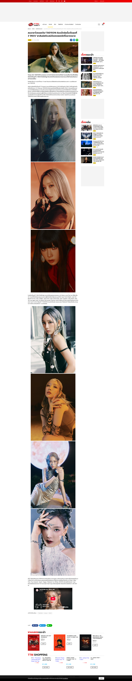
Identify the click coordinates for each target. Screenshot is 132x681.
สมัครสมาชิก (102, 1)
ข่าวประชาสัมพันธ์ (69, 24)
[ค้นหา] (99, 24)
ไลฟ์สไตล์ (60, 24)
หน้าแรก (30, 1)
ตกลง (101, 678)
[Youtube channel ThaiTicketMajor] (64, 1)
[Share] (71, 40)
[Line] (77, 40)
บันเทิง (50, 24)
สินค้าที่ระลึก (42, 1)
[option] (40, 642)
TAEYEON (40, 613)
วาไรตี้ (47, 1)
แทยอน (45, 613)
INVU (50, 613)
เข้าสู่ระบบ (96, 1)
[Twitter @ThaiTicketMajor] (59, 1)
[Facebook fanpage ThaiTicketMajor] (56, 1)
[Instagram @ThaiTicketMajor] (62, 1)
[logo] (34, 24)
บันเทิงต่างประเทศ (39, 28)
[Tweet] (74, 40)
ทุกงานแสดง (36, 1)
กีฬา (55, 24)
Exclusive (78, 24)
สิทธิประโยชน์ (52, 1)
